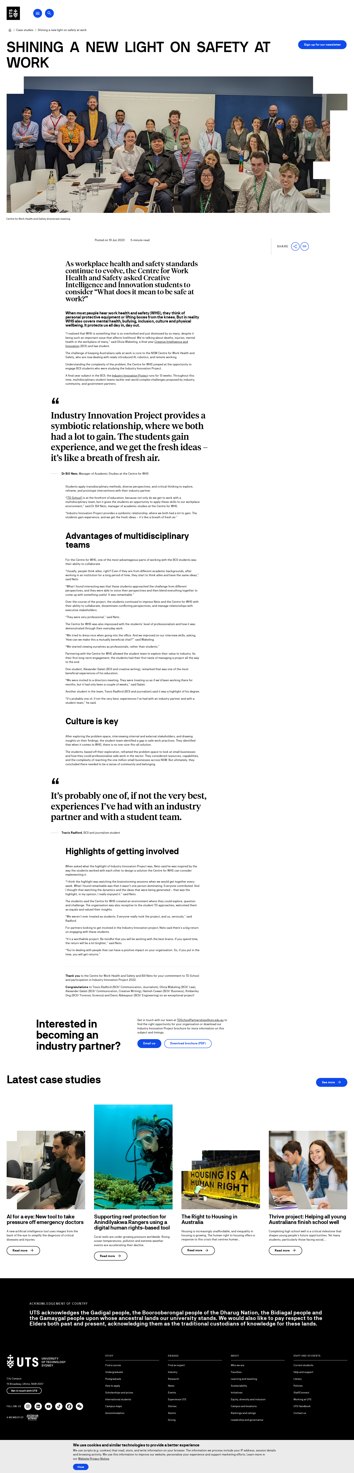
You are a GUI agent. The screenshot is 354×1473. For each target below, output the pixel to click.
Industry (172, 1372)
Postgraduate (113, 1378)
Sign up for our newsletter (322, 44)
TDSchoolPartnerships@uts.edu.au (200, 1020)
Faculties (236, 1372)
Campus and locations (244, 1406)
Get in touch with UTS (24, 1390)
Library (298, 1378)
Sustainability (239, 1385)
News (171, 1385)
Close (80, 1466)
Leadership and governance (247, 1419)
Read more (23, 1250)
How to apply (112, 1385)
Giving (172, 1419)
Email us (149, 1043)
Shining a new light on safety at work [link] (62, 30)
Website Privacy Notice (93, 1458)
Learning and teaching (244, 1378)
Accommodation (114, 1413)
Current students (303, 1365)
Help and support (303, 1372)
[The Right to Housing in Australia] (220, 1179)
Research (173, 1378)
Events (172, 1392)
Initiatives (236, 1392)
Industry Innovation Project (130, 375)
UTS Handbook (302, 1406)
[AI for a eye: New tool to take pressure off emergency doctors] (46, 1170)
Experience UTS (177, 1399)
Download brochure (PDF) (188, 1043)
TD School (74, 498)
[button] (295, 246)
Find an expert (176, 1365)
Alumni (172, 1413)
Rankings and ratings (243, 1413)
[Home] (10, 30)
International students (118, 1399)
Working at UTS (302, 1399)
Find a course (113, 1365)
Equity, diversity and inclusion (248, 1399)
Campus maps (113, 1406)
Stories (172, 1406)
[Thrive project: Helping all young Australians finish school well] (308, 1170)
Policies (298, 1385)
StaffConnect (301, 1392)
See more (331, 1082)
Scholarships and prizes (119, 1392)
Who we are (237, 1365)
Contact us (300, 1413)
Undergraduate (114, 1372)
